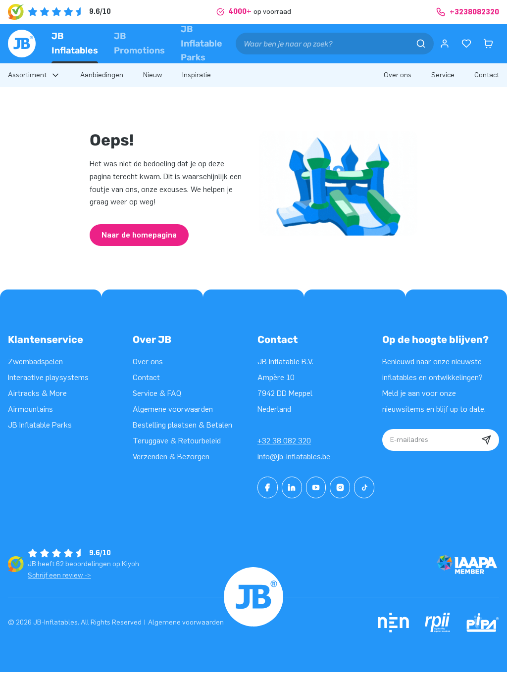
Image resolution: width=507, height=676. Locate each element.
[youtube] (316, 487)
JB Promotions (139, 43)
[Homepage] (22, 43)
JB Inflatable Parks (201, 43)
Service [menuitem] (443, 75)
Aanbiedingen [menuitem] (101, 75)
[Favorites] (466, 43)
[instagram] (340, 487)
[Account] (445, 43)
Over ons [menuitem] (397, 75)
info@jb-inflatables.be (293, 456)
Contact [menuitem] (486, 75)
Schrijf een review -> (59, 575)
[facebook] (267, 487)
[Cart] (488, 43)
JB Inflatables (74, 43)
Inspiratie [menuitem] (196, 75)
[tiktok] (364, 487)
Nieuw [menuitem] (152, 75)
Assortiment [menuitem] (27, 75)
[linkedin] (292, 487)
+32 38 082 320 (284, 440)
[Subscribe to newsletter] (486, 440)
